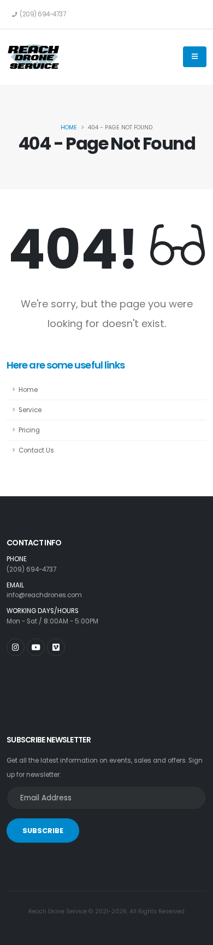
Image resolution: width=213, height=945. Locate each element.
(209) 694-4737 (31, 569)
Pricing (29, 430)
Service (30, 410)
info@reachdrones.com (44, 595)
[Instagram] (16, 647)
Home (69, 127)
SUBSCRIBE (42, 830)
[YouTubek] (36, 647)
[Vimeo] (56, 647)
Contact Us (36, 450)
